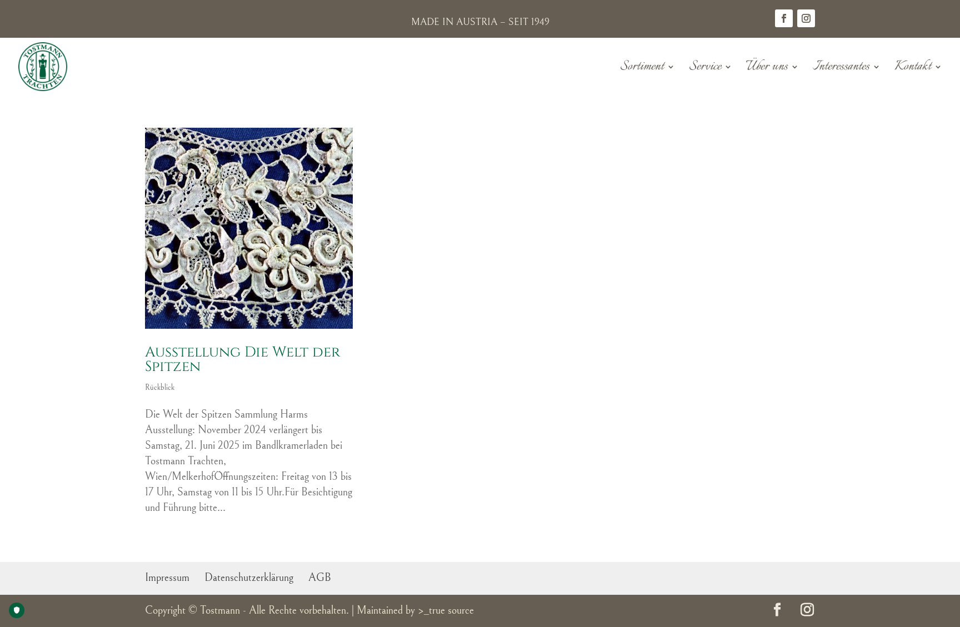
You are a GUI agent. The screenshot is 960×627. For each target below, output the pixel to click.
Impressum (167, 577)
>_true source (446, 610)
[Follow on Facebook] (784, 18)
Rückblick (159, 387)
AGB (319, 577)
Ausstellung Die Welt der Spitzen (242, 360)
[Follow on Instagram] (806, 18)
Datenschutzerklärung (248, 577)
